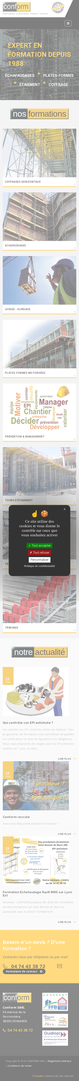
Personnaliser (39, 560)
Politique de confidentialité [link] (39, 566)
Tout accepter (41, 545)
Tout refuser (40, 552)
